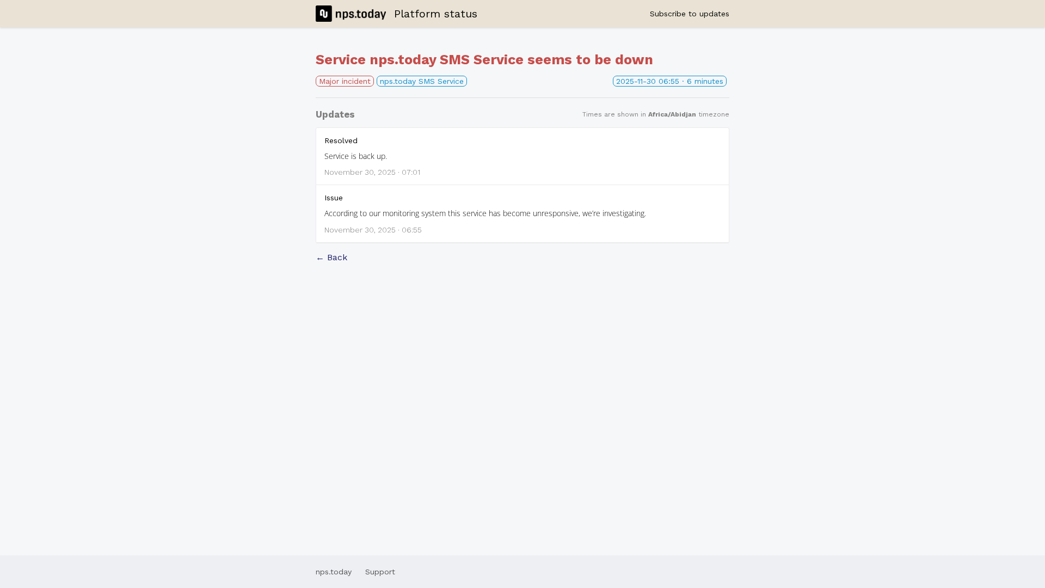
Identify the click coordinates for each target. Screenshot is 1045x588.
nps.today (334, 571)
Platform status (435, 13)
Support (380, 571)
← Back (331, 257)
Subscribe (689, 13)
